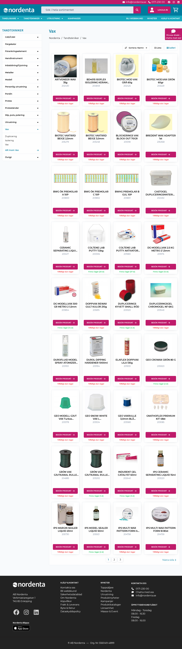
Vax (84, 38)
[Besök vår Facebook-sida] (169, 2)
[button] (159, 9)
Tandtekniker (71, 38)
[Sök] (137, 9)
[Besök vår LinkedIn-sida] (178, 2)
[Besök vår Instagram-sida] (174, 2)
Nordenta (54, 38)
